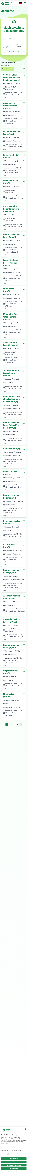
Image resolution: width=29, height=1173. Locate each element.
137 (18, 724)
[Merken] (24, 75)
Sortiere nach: (5, 65)
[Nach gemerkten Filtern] (24, 68)
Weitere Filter (15, 51)
